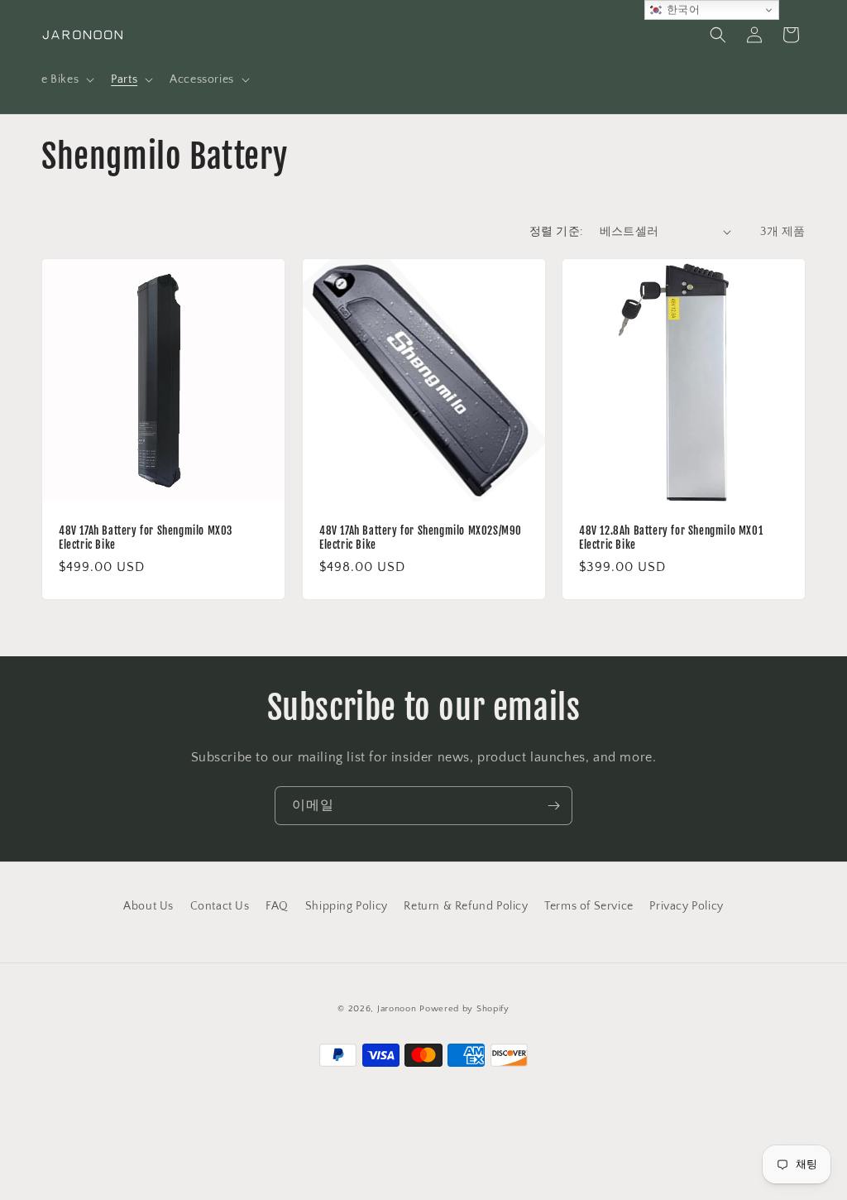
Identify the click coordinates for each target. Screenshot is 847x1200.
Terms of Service (589, 906)
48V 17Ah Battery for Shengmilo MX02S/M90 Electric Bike (420, 536)
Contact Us (220, 906)
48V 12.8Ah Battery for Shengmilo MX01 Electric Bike (671, 536)
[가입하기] (553, 805)
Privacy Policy (686, 906)
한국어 (681, 9)
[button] (66, 79)
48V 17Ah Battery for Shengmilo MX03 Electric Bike (145, 536)
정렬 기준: (555, 231)
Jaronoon (397, 1009)
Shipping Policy (346, 906)
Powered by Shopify (464, 1009)
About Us (148, 906)
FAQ (277, 906)
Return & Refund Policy (466, 906)
